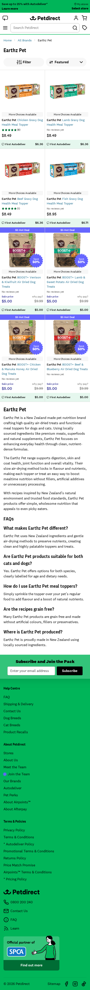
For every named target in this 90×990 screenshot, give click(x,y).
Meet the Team (14, 767)
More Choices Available (22, 114)
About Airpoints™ (17, 802)
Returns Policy (14, 858)
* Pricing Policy (15, 879)
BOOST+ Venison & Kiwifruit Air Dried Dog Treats (21, 281)
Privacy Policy (14, 830)
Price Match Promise (19, 865)
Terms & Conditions (18, 837)
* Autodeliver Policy (18, 844)
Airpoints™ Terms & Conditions (27, 872)
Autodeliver (12, 788)
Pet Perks (10, 795)
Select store (80, 8)
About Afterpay (15, 809)
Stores (8, 753)
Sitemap (54, 983)
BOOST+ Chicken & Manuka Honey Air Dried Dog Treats (21, 369)
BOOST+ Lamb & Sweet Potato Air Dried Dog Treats (66, 281)
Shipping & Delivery (18, 704)
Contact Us (12, 711)
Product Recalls (15, 732)
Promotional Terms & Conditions (28, 851)
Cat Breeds (11, 725)
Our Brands (12, 781)
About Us (10, 760)
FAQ (6, 697)
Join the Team (19, 774)
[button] (5, 17)
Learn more (10, 9)
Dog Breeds (12, 718)
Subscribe (69, 670)
